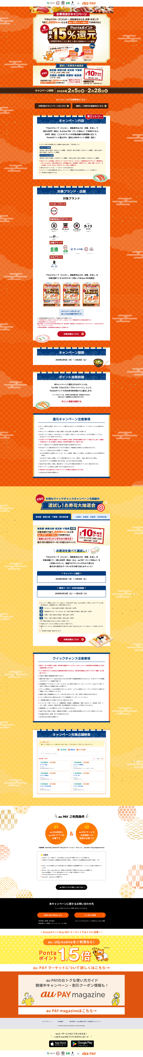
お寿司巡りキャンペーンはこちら (52, 105)
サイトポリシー (46, 1021)
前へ (94, 758)
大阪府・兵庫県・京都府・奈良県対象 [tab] (91, 516)
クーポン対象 (82, 749)
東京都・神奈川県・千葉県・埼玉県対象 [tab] (52, 516)
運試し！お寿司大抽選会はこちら (89, 105)
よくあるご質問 (90, 915)
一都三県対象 (63, 749)
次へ (103, 758)
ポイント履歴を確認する (71, 401)
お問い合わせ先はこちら (53, 915)
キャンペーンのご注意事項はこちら (70, 99)
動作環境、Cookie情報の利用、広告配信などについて (85, 1021)
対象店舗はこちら (71, 333)
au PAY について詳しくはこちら (71, 887)
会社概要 (60, 1021)
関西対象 (72, 749)
